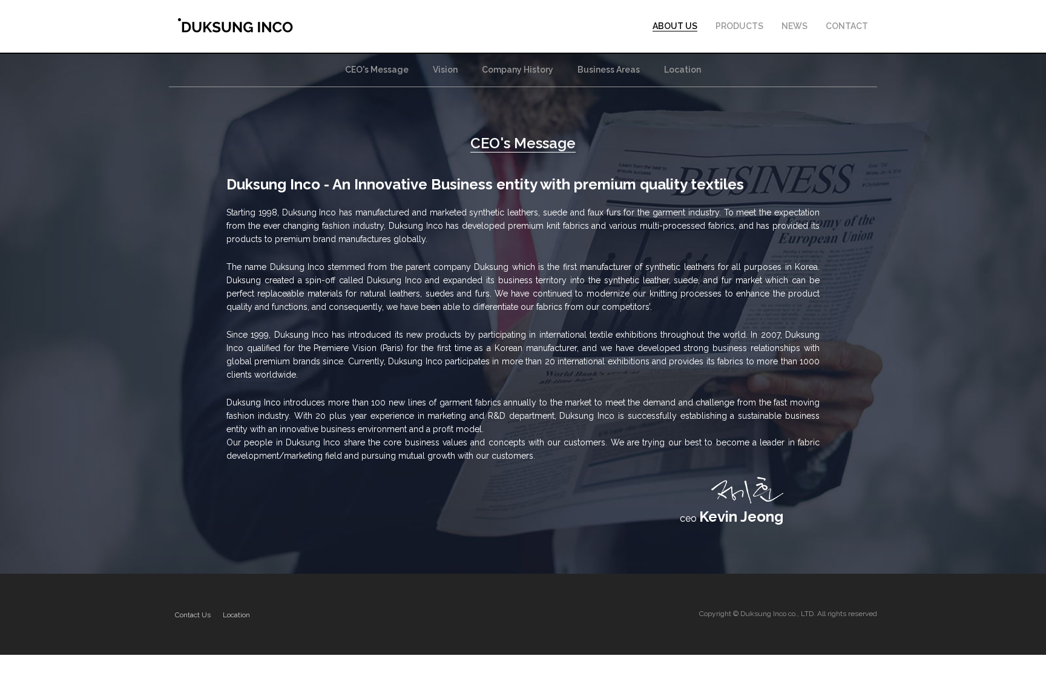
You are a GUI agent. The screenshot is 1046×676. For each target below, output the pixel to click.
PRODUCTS (739, 26)
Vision (445, 69)
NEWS (794, 26)
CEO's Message (377, 69)
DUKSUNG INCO (235, 25)
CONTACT (847, 26)
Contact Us (193, 615)
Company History (517, 69)
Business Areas (608, 69)
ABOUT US (675, 26)
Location (682, 69)
